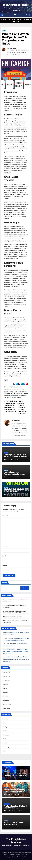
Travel (4, 751)
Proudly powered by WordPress (8, 852)
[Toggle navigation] (15, 15)
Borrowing (19, 50)
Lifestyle (5, 739)
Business (5, 719)
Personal (5, 743)
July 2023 (5, 684)
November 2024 (7, 672)
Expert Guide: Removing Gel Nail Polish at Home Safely (14, 791)
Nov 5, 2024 (8, 777)
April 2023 (5, 696)
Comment (5, 515)
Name (5, 546)
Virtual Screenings (16, 54)
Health (4, 731)
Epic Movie (10, 52)
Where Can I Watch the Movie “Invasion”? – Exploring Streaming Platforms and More (14, 492)
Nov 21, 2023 (8, 794)
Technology (6, 747)
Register (24, 856)
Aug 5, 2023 (8, 810)
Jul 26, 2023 (8, 827)
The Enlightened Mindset (16, 4)
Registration (13, 395)
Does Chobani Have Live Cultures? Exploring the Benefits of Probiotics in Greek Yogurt (16, 651)
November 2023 (7, 676)
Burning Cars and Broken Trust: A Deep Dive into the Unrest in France (15, 457)
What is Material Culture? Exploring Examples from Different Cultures (22, 407)
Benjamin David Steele (9, 649)
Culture (4, 30)
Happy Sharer (12, 48)
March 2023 (6, 700)
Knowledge (6, 735)
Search (4, 582)
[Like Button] (6, 380)
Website (5, 565)
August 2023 (6, 680)
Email (4, 556)
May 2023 (5, 692)
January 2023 (6, 708)
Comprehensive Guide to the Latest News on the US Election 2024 (15, 775)
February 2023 (7, 704)
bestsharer (17, 777)
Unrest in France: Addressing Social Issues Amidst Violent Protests (14, 474)
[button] (26, 15)
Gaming (5, 727)
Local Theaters (16, 52)
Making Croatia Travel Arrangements (12, 616)
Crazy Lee (16, 459)
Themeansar (27, 852)
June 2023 (5, 688)
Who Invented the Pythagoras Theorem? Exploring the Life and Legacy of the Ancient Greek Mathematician (16, 659)
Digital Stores (26, 50)
